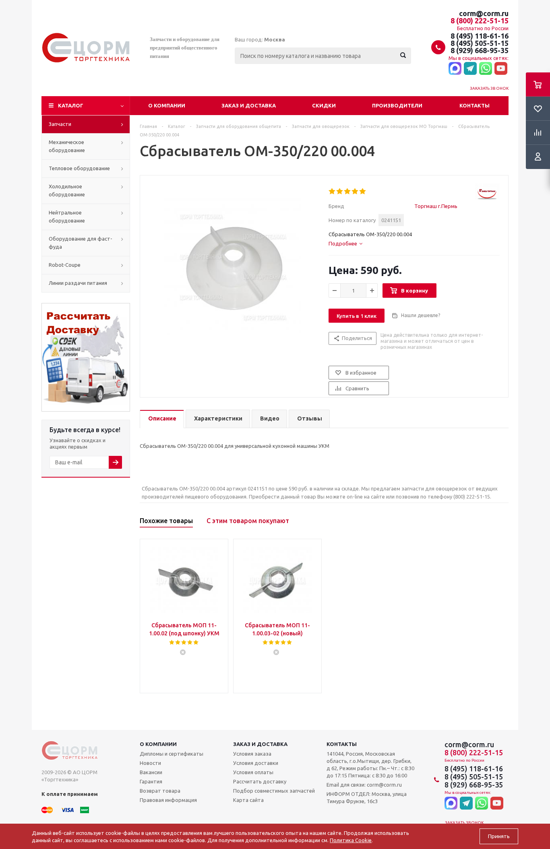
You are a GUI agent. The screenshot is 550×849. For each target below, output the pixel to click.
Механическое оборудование (67, 146)
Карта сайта (248, 800)
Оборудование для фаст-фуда (80, 242)
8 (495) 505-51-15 (480, 43)
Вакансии (151, 772)
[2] (340, 191)
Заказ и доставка (248, 105)
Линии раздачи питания (78, 283)
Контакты (474, 105)
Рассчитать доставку (259, 781)
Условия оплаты (253, 772)
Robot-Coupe (65, 265)
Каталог (70, 105)
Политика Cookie (351, 840)
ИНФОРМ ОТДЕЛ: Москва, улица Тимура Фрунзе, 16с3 (367, 797)
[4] (355, 191)
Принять (499, 836)
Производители (397, 105)
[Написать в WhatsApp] (485, 69)
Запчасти (60, 124)
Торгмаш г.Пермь (435, 206)
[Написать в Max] (455, 69)
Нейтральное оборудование (67, 216)
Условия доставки (255, 763)
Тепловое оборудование (79, 168)
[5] (363, 191)
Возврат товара (160, 790)
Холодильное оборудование (67, 190)
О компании (166, 105)
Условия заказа (252, 753)
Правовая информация (168, 800)
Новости (150, 763)
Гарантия (151, 781)
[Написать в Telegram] (470, 69)
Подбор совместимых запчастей (274, 790)
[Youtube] (500, 69)
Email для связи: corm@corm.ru (364, 784)
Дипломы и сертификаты (171, 753)
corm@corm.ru (484, 13)
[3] (348, 191)
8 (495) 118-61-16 (480, 35)
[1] (332, 191)
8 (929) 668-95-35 (480, 50)
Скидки (324, 105)
